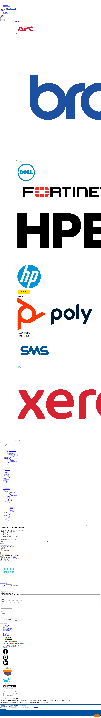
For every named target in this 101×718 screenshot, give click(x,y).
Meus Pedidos (5, 634)
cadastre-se (5, 12)
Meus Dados (5, 633)
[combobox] (5, 17)
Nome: (1, 541)
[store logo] (11, 9)
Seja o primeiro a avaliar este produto (7, 546)
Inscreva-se (36, 707)
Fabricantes (16, 21)
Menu (1, 442)
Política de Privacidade (7, 629)
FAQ (4, 627)
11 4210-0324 (5, 646)
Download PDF (11, 588)
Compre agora (3, 709)
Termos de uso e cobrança (7, 628)
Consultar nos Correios (11, 557)
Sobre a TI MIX (6, 625)
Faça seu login (5, 13)
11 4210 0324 (5, 5)
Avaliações (2, 592)
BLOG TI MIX (6, 626)
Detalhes (2, 581)
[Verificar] (8, 639)
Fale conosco (5, 631)
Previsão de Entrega (6, 630)
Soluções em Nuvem (18, 440)
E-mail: (47, 541)
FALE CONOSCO (6, 4)
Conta (1, 522)
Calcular (13, 556)
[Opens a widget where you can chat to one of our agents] (96, 715)
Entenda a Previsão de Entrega (6, 545)
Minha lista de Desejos (7, 635)
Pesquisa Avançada (4, 18)
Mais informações (3, 583)
